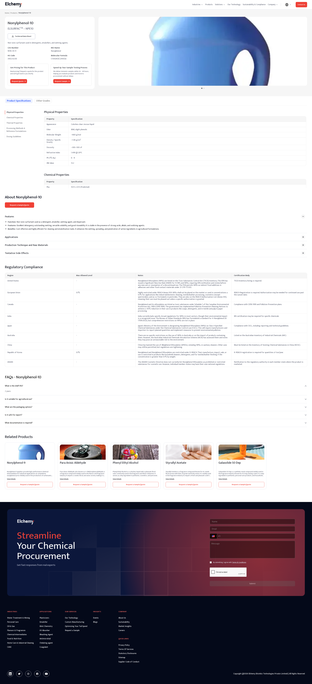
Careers (121, 630)
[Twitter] (19, 674)
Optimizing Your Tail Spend (76, 626)
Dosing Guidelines (13, 136)
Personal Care (13, 622)
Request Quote (18, 81)
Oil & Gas (11, 626)
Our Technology (234, 4)
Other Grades (43, 101)
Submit (252, 583)
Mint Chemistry (46, 626)
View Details (11, 479)
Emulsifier (44, 622)
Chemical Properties (14, 117)
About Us (122, 618)
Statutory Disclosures (127, 653)
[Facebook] (37, 674)
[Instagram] (28, 674)
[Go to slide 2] (203, 88)
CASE (9, 647)
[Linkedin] (10, 674)
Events (96, 618)
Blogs (95, 622)
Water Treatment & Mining (18, 618)
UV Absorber (45, 630)
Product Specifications (19, 101)
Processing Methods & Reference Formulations (16, 130)
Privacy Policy (124, 645)
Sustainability (124, 622)
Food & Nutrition (14, 639)
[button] (213, 536)
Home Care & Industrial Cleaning (20, 643)
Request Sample (61, 81)
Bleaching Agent (46, 635)
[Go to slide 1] (201, 88)
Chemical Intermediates (17, 635)
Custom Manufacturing (74, 622)
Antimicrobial (45, 639)
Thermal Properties (14, 123)
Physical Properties (15, 112)
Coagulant (44, 647)
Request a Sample (72, 630)
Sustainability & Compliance (254, 4)
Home (7, 13)
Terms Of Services (126, 649)
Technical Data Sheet (23, 36)
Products (209, 4)
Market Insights (125, 626)
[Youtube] (46, 674)
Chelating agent (46, 643)
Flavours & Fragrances (16, 630)
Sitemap (121, 658)
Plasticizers (44, 618)
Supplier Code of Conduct (128, 662)
